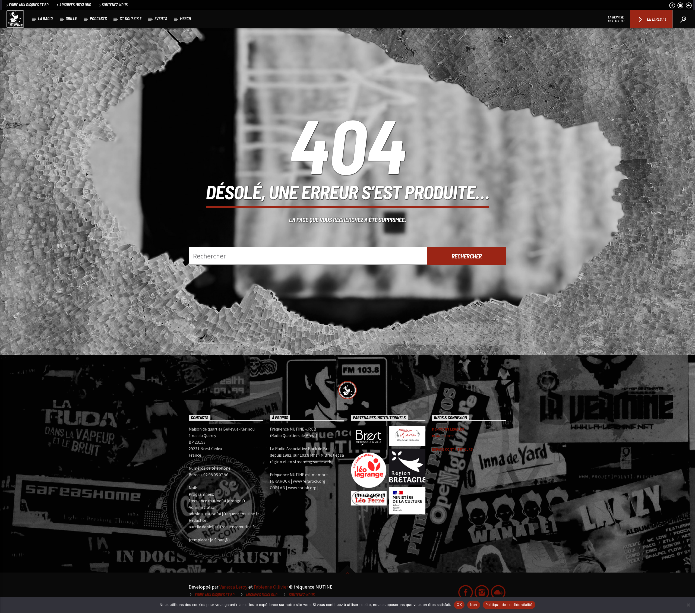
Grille (71, 18)
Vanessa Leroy (233, 586)
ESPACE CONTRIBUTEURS (452, 449)
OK (459, 604)
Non (473, 604)
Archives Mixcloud (75, 4)
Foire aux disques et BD (29, 4)
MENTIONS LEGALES (448, 429)
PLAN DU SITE (443, 436)
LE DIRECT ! (656, 18)
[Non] (688, 605)
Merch (185, 18)
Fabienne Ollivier (271, 586)
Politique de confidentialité (509, 604)
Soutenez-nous (115, 4)
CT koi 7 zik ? (130, 18)
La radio (45, 18)
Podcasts (98, 18)
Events (160, 18)
